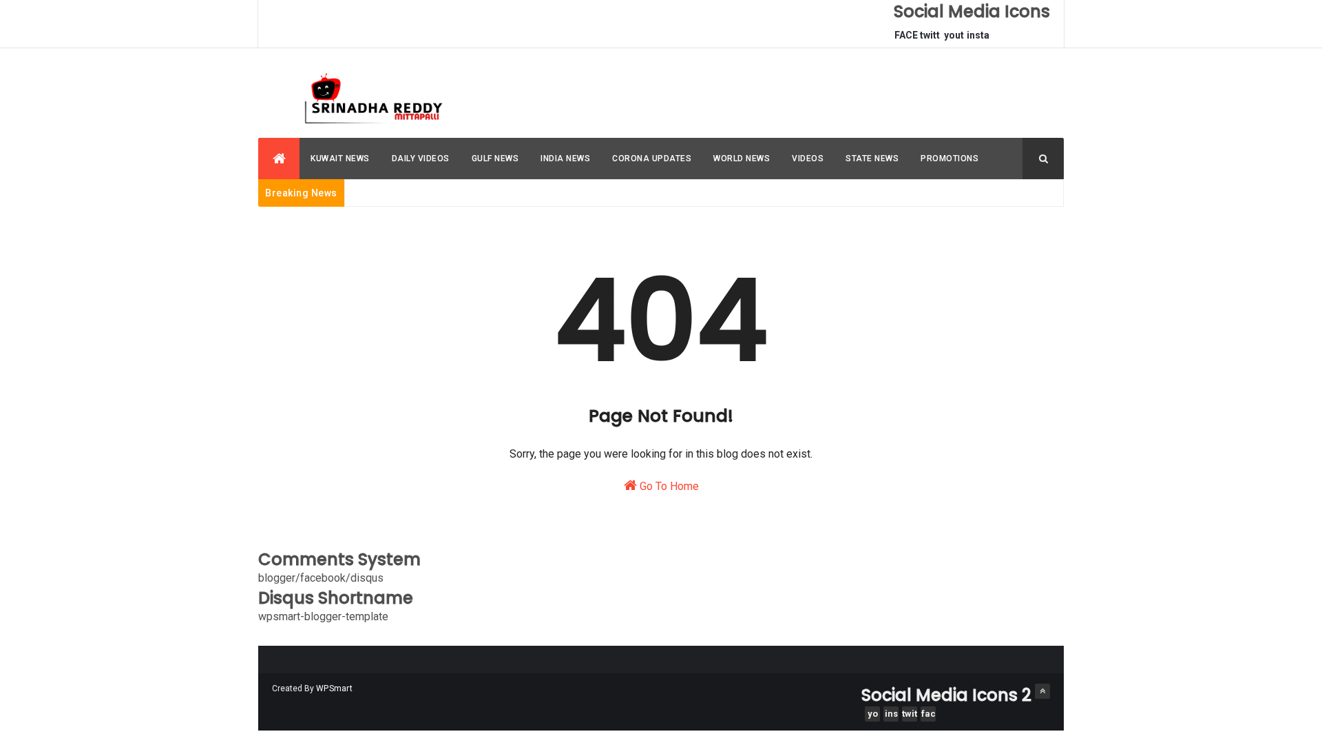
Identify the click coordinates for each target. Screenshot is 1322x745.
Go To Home (668, 486)
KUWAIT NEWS (340, 158)
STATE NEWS (872, 158)
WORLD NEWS (741, 158)
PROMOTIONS (949, 158)
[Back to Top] (1042, 691)
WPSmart (334, 688)
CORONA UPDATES (651, 158)
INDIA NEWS (565, 158)
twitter (930, 39)
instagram (978, 39)
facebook (928, 715)
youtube (954, 39)
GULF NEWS (495, 158)
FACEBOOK (906, 39)
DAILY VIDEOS (421, 158)
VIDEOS (807, 158)
